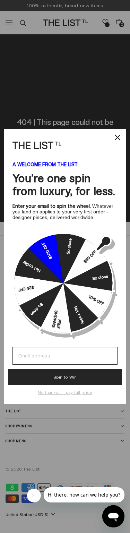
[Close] (117, 137)
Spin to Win (65, 376)
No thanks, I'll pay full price (65, 392)
